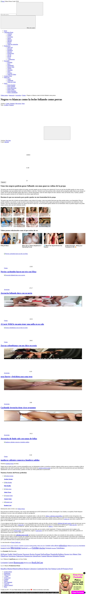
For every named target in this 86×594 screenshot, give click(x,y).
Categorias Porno (8, 32)
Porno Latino (10, 89)
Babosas (49, 556)
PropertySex (10, 53)
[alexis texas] (7, 489)
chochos (42, 548)
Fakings (53, 569)
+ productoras (11, 59)
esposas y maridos (19, 545)
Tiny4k (9, 55)
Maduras (9, 40)
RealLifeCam (37, 562)
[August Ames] (8, 495)
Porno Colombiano (12, 92)
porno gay (66, 519)
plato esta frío (73, 525)
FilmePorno (10, 65)
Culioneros (33, 569)
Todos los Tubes (11, 74)
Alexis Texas (7, 492)
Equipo (6, 580)
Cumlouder (40, 569)
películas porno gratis (22, 535)
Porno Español (11, 85)
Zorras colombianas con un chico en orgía (19, 345)
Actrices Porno (8, 76)
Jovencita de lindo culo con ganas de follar (19, 438)
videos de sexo (41, 545)
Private (9, 56)
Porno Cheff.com (15, 542)
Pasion (8, 545)
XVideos (9, 73)
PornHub (9, 62)
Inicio (5, 31)
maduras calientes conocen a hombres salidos (20, 460)
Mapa (5, 586)
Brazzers (9, 49)
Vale (84, 592)
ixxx (71, 554)
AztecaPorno (37, 556)
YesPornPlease (45, 554)
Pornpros (66, 569)
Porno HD (30, 548)
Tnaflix (10, 554)
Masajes (9, 41)
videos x (50, 526)
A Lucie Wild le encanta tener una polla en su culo (22, 324)
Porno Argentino (11, 91)
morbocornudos (33, 545)
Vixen (9, 58)
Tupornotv (26, 554)
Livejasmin (4, 562)
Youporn (11, 105)
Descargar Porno (75, 545)
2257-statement (8, 582)
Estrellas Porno (10, 463)
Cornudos (47, 545)
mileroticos (63, 545)
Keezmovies (28, 556)
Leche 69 (60, 569)
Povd (71, 569)
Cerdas (7, 103)
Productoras (7, 46)
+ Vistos (6, 576)
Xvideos (6, 105)
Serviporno (12, 556)
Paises (5, 83)
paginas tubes (17, 530)
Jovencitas (10, 37)
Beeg (8, 64)
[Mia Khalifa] (8, 482)
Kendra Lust (7, 505)
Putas (23, 103)
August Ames (8, 499)
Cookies (6, 579)
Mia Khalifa (7, 485)
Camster (43, 556)
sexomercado (4, 545)
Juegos (9, 38)
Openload (24, 548)
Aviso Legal (7, 577)
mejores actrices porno (45, 468)
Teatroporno (20, 556)
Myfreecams (27, 562)
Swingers (48, 548)
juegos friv (21, 525)
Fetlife (8, 548)
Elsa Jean (8, 140)
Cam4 (9, 79)
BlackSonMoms (18, 569)
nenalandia (26, 545)
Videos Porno (21, 508)
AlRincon (69, 545)
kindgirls (12, 103)
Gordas (9, 35)
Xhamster (10, 70)
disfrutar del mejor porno (64, 523)
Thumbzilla (54, 554)
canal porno (39, 530)
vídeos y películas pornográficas (54, 516)
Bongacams (19, 562)
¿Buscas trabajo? (8, 585)
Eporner (19, 554)
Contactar (6, 583)
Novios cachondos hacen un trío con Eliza (18, 272)
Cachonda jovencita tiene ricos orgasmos (18, 407)
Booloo (32, 554)
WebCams (6, 77)
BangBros (10, 50)
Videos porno (4, 95)
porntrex (12, 545)
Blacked (9, 52)
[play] (57, 133)
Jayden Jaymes (8, 479)
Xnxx (8, 71)
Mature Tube (10, 67)
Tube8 (15, 554)
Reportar (3, 182)
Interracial (11, 95)
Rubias (9, 43)
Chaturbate (10, 80)
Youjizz (9, 68)
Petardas (62, 556)
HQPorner (4, 554)
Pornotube (6, 61)
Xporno (66, 554)
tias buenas (82, 545)
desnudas (54, 548)
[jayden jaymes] (8, 476)
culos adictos (55, 545)
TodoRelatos (60, 548)
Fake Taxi (10, 47)
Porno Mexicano (11, 88)
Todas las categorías (12, 44)
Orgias (24, 95)
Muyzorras (18, 103)
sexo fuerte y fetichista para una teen (16, 376)
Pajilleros (61, 554)
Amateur (9, 34)
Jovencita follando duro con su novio (16, 293)
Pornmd (37, 554)
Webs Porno (7, 574)
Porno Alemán (11, 86)
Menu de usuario (31, 28)
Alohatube (55, 556)
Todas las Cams (11, 82)
